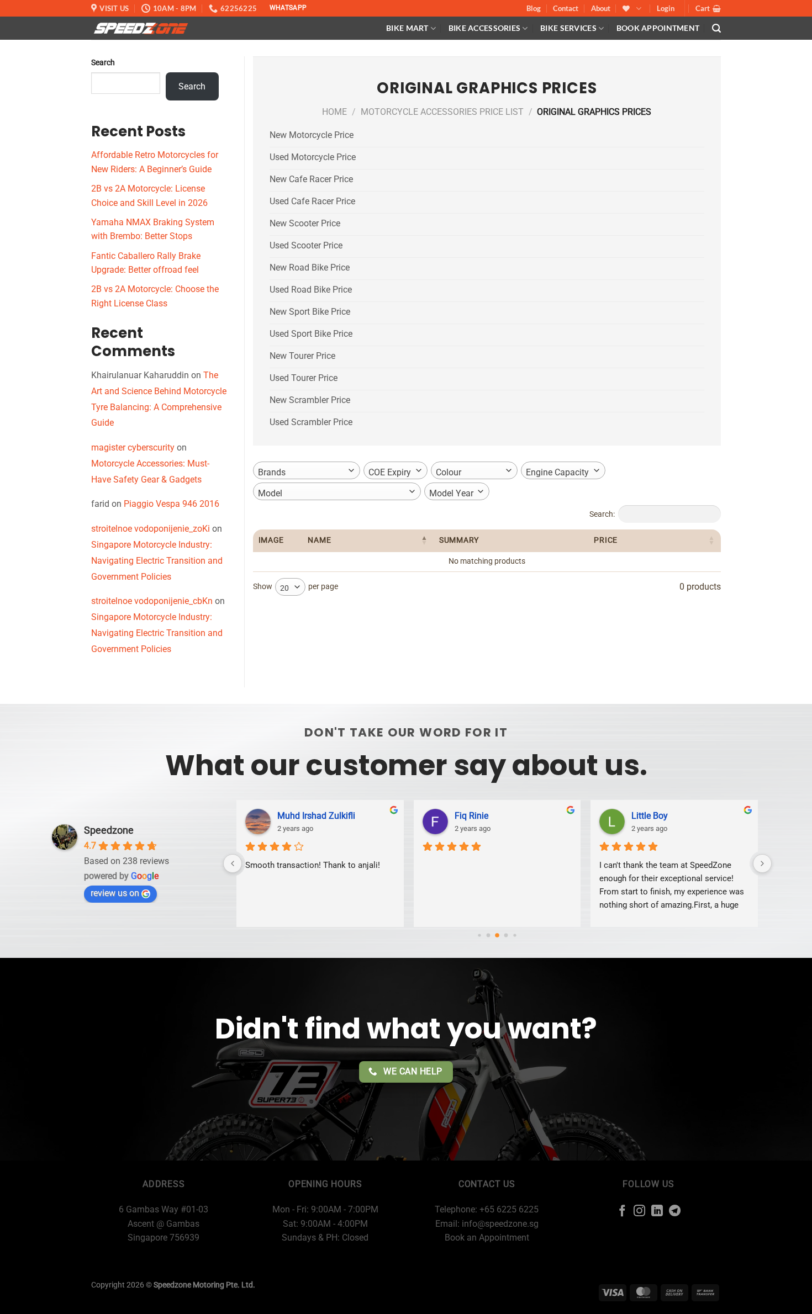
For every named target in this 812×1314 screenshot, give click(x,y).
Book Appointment (658, 28)
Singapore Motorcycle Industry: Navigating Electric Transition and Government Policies (157, 560)
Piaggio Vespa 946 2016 (171, 504)
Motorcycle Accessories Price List (442, 112)
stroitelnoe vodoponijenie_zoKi (150, 528)
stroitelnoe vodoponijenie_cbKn (152, 601)
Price (606, 540)
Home (334, 112)
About (600, 8)
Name (319, 540)
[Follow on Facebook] (622, 1211)
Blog (533, 8)
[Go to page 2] (497, 935)
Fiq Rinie (471, 815)
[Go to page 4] (515, 935)
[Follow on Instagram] (639, 1211)
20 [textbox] (284, 588)
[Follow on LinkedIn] (657, 1211)
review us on (115, 893)
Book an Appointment (487, 1237)
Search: (602, 513)
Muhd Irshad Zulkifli (316, 815)
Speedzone (109, 830)
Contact (565, 8)
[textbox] (275, 473)
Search (103, 62)
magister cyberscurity (133, 447)
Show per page (296, 587)
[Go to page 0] (479, 935)
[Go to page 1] (489, 935)
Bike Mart (407, 28)
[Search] (716, 28)
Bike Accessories (485, 28)
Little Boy (649, 815)
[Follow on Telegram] (675, 1211)
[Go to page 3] (506, 935)
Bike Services (568, 28)
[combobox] (307, 470)
